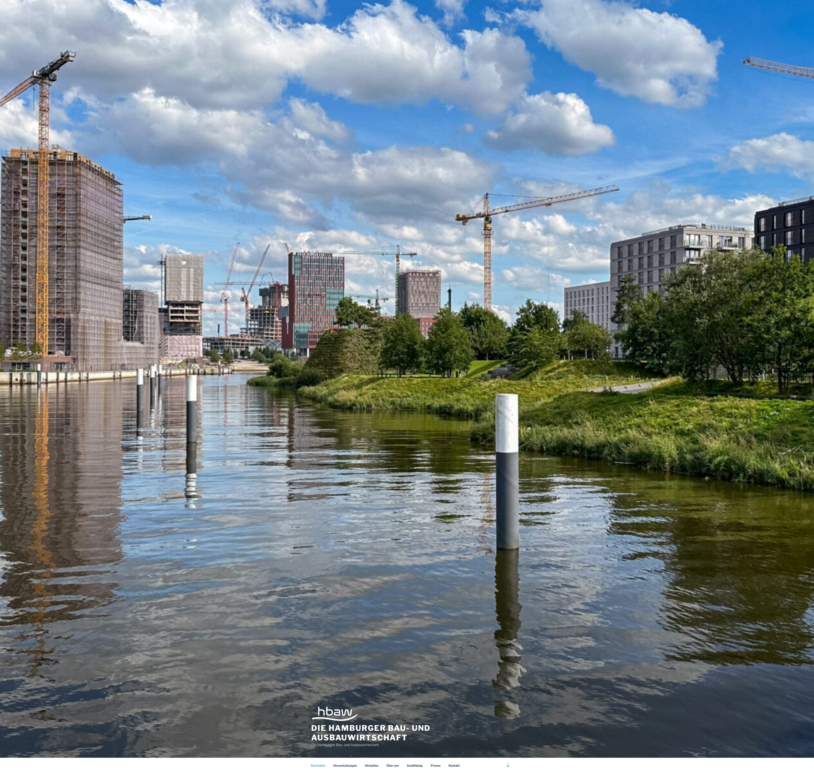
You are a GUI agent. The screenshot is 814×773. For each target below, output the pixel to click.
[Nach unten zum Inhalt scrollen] (508, 765)
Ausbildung (415, 765)
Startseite (318, 765)
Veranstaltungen (345, 765)
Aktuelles (371, 765)
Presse (435, 765)
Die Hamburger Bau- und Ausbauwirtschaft (371, 732)
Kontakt (454, 765)
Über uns (392, 765)
